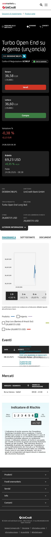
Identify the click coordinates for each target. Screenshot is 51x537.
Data (6, 349)
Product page (30, 14)
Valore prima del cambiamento (34, 357)
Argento (8, 155)
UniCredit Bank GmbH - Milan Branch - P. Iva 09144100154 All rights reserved (28, 521)
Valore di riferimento (29, 366)
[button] (12, 296)
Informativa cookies (38, 528)
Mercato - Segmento (12, 386)
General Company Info (12, 528)
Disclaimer (25, 528)
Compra (25, 115)
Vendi (25, 87)
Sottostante (27, 237)
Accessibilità (25, 532)
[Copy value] (24, 56)
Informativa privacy (11, 532)
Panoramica (9, 237)
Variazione (24, 349)
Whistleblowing (37, 532)
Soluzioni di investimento (12, 14)
